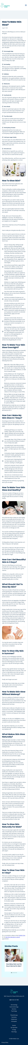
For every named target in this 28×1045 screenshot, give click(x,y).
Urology (14, 1029)
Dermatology (14, 1004)
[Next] (21, 960)
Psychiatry (14, 1017)
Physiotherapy (14, 1015)
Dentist (14, 1025)
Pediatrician (14, 1019)
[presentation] (14, 955)
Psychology (14, 1011)
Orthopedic (14, 1021)
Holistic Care (22, 935)
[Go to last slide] (7, 960)
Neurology (14, 1031)
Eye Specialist (14, 1027)
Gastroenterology (14, 1007)
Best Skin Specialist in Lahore (13, 937)
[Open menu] (25, 5)
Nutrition (14, 1009)
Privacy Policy (5, 1042)
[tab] (11, 972)
